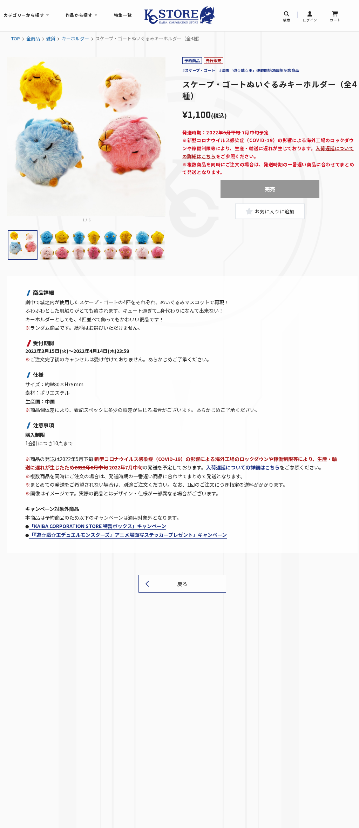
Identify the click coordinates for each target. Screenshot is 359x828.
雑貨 (50, 38)
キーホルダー (75, 38)
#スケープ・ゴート (198, 70)
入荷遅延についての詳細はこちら (243, 467)
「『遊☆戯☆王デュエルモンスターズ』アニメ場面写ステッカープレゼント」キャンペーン (128, 534)
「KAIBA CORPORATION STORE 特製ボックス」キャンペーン (97, 525)
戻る (182, 583)
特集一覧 (123, 15)
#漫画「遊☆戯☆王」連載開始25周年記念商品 (259, 70)
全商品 (33, 38)
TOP (15, 38)
